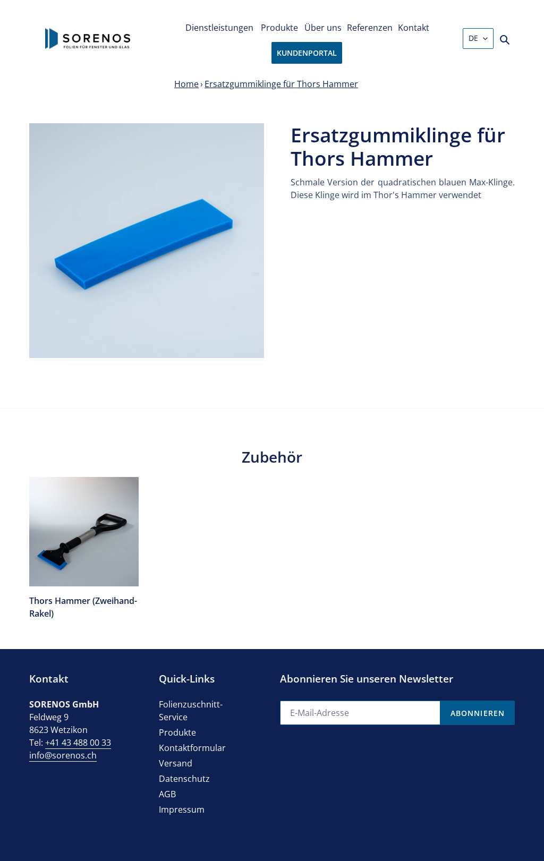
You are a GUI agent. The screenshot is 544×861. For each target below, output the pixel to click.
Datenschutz (184, 779)
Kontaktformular (192, 748)
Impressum (182, 809)
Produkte (177, 732)
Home (186, 84)
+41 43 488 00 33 (78, 742)
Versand (175, 763)
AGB (167, 794)
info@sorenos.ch (63, 755)
